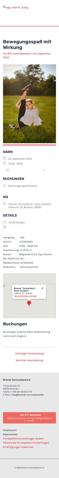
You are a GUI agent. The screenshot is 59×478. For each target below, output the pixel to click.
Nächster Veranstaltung (29, 360)
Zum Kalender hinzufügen (25, 170)
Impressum (10, 430)
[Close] (42, 288)
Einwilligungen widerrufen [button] (18, 446)
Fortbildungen (16, 222)
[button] (53, 18)
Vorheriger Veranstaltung (29, 353)
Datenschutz (10, 434)
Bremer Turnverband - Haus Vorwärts (29, 203)
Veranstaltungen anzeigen (25, 296)
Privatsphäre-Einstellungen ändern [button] (23, 438)
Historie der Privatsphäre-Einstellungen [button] (26, 442)
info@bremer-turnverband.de (27, 394)
